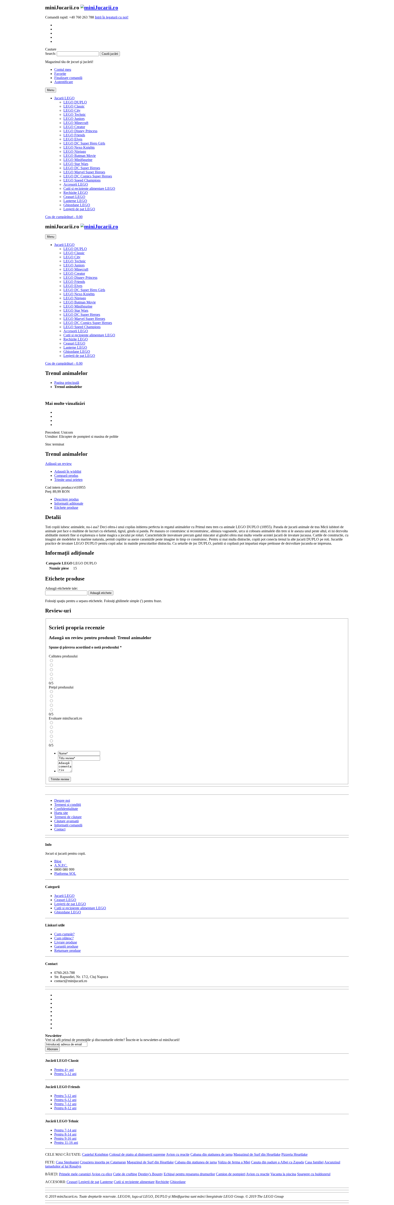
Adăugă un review (58, 464)
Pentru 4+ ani (64, 1070)
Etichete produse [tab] (66, 507)
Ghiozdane (178, 1182)
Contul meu (62, 69)
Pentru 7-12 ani (65, 1104)
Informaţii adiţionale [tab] (68, 503)
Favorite (60, 74)
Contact (59, 829)
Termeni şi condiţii (67, 805)
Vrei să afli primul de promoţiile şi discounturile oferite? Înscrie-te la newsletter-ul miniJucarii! (112, 1040)
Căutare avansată (66, 821)
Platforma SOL (65, 873)
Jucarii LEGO (64, 896)
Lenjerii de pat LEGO (70, 904)
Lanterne (106, 1182)
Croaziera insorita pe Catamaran (103, 1162)
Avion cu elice (101, 1174)
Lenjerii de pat (88, 1182)
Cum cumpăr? (64, 934)
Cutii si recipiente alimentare (134, 1182)
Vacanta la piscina (283, 1174)
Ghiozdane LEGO (67, 912)
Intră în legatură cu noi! (111, 17)
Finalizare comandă (68, 78)
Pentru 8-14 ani (65, 1134)
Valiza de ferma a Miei (234, 1162)
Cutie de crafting (125, 1174)
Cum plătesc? (64, 938)
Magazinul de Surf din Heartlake (256, 1154)
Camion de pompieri (230, 1174)
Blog (57, 861)
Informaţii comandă (68, 825)
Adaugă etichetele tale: (61, 588)
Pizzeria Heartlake (294, 1154)
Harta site (61, 813)
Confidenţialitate (66, 809)
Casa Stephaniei (67, 1162)
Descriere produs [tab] (66, 499)
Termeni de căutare (68, 817)
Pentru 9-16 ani (65, 1138)
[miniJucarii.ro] (99, 8)
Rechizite (162, 1182)
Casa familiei (314, 1162)
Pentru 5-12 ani (65, 1074)
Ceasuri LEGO (65, 900)
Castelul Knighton (95, 1154)
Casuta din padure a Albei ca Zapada (277, 1162)
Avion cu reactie (177, 1154)
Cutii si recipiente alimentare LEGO (80, 908)
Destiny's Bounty (150, 1174)
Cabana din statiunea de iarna (211, 1154)
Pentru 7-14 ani (65, 1130)
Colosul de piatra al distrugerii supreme (137, 1154)
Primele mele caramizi (75, 1174)
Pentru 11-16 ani (66, 1142)
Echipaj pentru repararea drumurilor (189, 1174)
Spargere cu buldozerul (313, 1174)
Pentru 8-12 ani (65, 1108)
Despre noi (62, 800)
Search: (50, 53)
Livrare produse (65, 942)
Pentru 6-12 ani (65, 1100)
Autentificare (63, 82)
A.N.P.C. (60, 865)
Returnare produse (67, 950)
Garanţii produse (66, 946)
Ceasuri (72, 1182)
